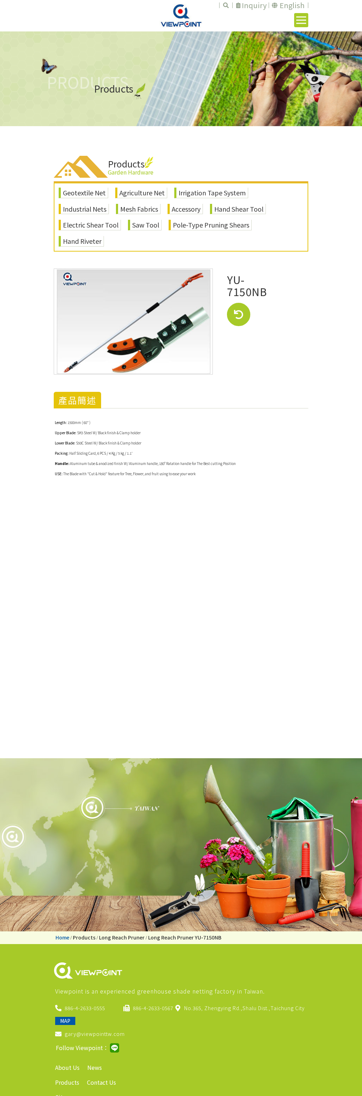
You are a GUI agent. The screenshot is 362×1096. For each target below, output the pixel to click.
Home (62, 937)
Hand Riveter (82, 241)
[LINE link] (114, 1048)
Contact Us (101, 1082)
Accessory (186, 208)
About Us (67, 1067)
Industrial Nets (84, 208)
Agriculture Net (142, 192)
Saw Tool (145, 224)
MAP (65, 1020)
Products (84, 937)
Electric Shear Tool (90, 224)
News (94, 1067)
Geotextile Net (84, 192)
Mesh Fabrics (139, 208)
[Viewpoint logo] (181, 15)
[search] (226, 5)
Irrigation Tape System (212, 192)
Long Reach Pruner (122, 937)
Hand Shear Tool (238, 208)
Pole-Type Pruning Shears (211, 224)
